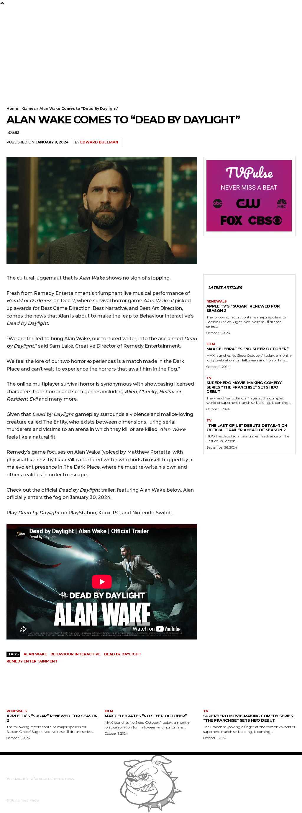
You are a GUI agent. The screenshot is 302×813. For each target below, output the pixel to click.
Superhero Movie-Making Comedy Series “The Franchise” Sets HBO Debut (244, 387)
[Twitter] (24, 11)
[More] (289, 142)
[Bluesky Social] (32, 11)
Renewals (216, 301)
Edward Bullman (99, 142)
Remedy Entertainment (32, 661)
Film (210, 344)
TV (208, 378)
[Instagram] (16, 11)
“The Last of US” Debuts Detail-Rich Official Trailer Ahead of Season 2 (246, 427)
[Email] (262, 142)
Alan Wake (35, 654)
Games (29, 108)
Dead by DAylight (122, 654)
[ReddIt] (235, 142)
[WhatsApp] (248, 142)
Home (12, 108)
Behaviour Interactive (75, 654)
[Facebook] (8, 11)
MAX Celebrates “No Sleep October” (247, 348)
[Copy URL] (275, 142)
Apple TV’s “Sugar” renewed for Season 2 (243, 308)
